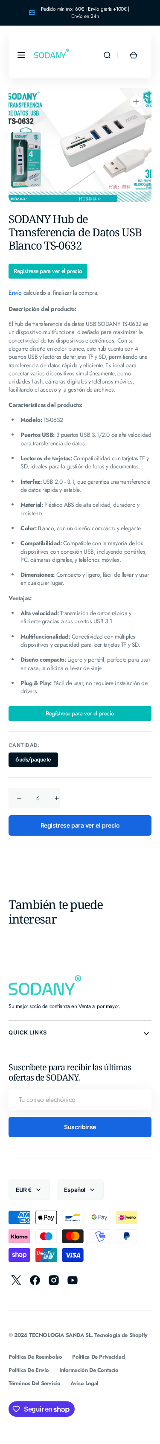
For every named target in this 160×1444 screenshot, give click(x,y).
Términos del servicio (34, 1383)
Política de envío (29, 1370)
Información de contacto (88, 1370)
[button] (21, 55)
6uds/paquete (36, 761)
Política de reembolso (35, 1357)
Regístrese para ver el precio (48, 271)
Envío (15, 292)
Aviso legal (84, 1383)
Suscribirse (80, 1126)
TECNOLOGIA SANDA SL (60, 1335)
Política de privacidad (98, 1357)
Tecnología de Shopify (120, 1335)
